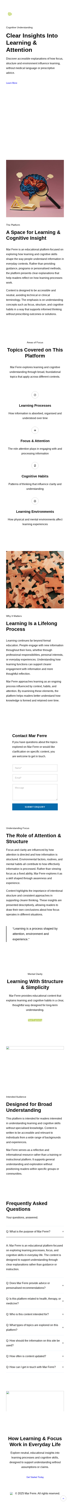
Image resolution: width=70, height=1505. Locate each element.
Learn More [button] (11, 83)
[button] (35, 1405)
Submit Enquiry (35, 807)
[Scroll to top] (63, 1498)
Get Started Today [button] (35, 1477)
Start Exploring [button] (35, 1020)
